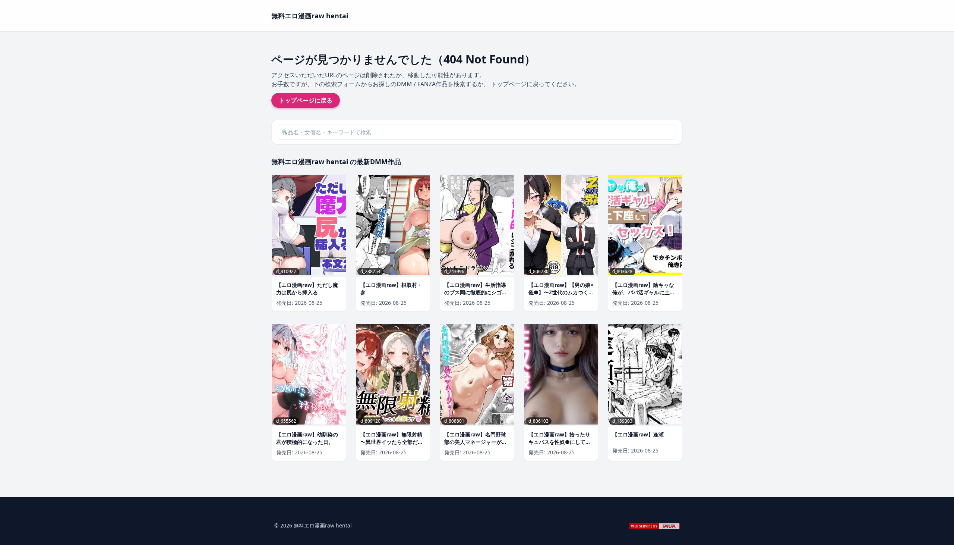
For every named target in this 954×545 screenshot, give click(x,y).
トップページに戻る (305, 100)
